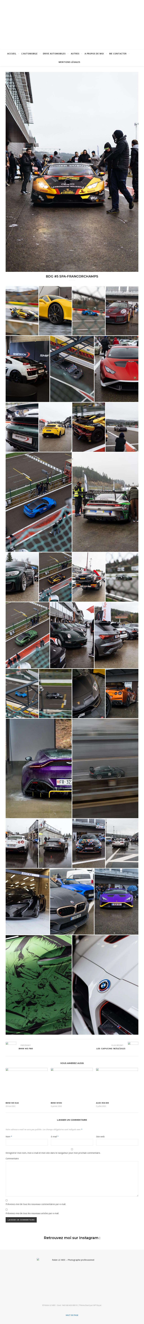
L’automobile (30, 53)
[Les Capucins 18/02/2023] (133, 1047)
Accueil (11, 53)
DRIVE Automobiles (54, 53)
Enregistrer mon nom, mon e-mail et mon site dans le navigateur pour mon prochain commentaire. (53, 1152)
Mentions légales (69, 62)
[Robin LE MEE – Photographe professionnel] (72, 24)
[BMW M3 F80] (11, 1047)
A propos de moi (94, 53)
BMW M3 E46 (12, 1103)
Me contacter (118, 53)
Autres (75, 53)
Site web (100, 1136)
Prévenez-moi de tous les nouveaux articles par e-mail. (32, 1213)
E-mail (54, 1136)
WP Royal (97, 1305)
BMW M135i (56, 1103)
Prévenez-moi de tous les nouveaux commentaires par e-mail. (36, 1204)
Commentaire (12, 1158)
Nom (9, 1136)
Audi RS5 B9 (102, 1103)
